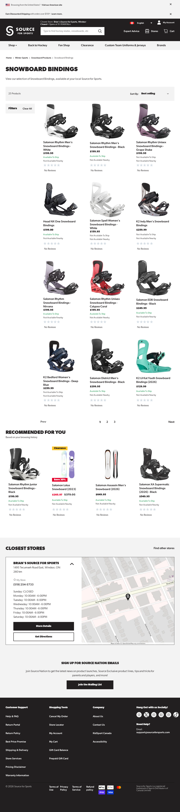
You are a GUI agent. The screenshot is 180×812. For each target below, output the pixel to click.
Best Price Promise (16, 741)
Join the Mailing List (90, 684)
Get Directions (43, 636)
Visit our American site (52, 5)
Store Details (43, 626)
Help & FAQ (12, 716)
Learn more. (57, 14)
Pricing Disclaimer (16, 766)
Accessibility (100, 741)
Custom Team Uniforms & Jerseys (125, 45)
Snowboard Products (41, 58)
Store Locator (56, 724)
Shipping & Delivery (17, 750)
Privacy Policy (64, 788)
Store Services (13, 758)
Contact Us (99, 724)
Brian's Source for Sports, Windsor (70, 22)
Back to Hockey (37, 45)
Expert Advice (131, 31)
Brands (161, 45)
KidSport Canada (102, 733)
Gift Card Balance (58, 750)
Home (9, 58)
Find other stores (164, 548)
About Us (98, 716)
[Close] (171, 4)
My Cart (53, 741)
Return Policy (13, 733)
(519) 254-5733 (23, 584)
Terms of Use (53, 788)
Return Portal (13, 724)
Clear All (27, 108)
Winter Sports (21, 58)
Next (171, 421)
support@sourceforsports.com (153, 732)
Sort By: (134, 93)
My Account (55, 733)
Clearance (87, 45)
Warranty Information (17, 775)
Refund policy (90, 788)
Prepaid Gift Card (58, 758)
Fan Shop (64, 45)
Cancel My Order (58, 716)
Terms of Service (76, 788)
